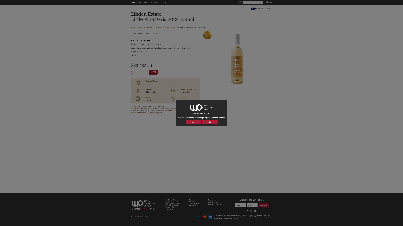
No (210, 122)
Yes (193, 122)
